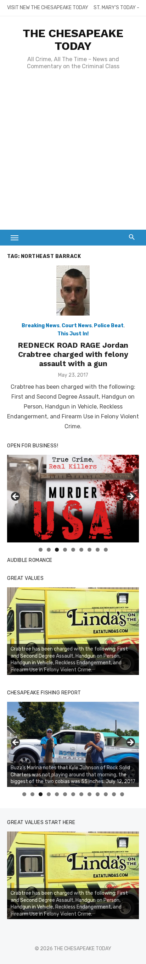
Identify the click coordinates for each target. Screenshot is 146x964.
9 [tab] (106, 550)
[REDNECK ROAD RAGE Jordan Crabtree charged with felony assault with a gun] (73, 290)
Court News (77, 326)
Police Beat (109, 326)
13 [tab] (122, 794)
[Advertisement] (73, 153)
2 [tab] (49, 550)
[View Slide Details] (73, 498)
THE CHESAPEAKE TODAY (73, 40)
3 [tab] (57, 550)
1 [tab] (41, 550)
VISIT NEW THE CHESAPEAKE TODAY (47, 8)
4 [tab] (65, 550)
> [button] (130, 497)
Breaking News (41, 326)
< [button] (16, 497)
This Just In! (73, 334)
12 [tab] (114, 794)
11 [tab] (106, 794)
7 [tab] (89, 550)
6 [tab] (81, 550)
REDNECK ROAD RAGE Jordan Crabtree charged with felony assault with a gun (73, 354)
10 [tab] (98, 794)
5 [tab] (73, 550)
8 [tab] (98, 550)
